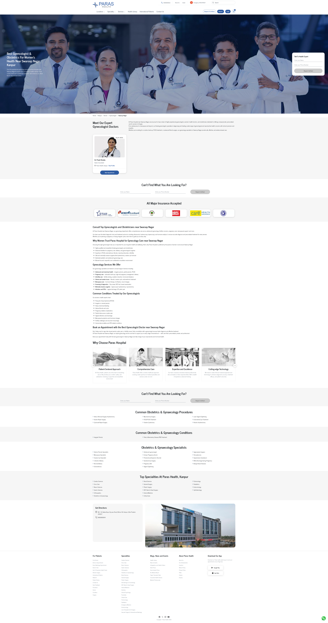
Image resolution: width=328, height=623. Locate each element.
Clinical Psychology (126, 592)
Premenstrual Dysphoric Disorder (152, 458)
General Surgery (148, 484)
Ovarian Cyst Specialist (100, 458)
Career (183, 3)
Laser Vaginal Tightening (200, 417)
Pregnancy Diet (148, 464)
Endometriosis (98, 466)
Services (121, 11)
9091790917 (202, 3)
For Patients (97, 555)
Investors (181, 565)
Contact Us (160, 11)
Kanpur (100, 115)
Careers (180, 575)
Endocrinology (197, 487)
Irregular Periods (98, 437)
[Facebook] (159, 617)
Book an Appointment (98, 563)
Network (95, 577)
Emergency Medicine (126, 605)
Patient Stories (96, 580)
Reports (221, 11)
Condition (95, 592)
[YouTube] (168, 617)
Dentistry (123, 590)
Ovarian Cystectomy (149, 422)
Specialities (125, 555)
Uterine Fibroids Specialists (101, 452)
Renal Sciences (148, 481)
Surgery (94, 595)
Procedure (95, 587)
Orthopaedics (97, 493)
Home (94, 115)
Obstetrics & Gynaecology (101, 496)
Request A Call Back (209, 11)
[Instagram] (165, 617)
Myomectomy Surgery (149, 417)
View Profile (111, 166)
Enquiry (181, 577)
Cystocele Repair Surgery (100, 422)
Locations (100, 11)
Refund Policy (182, 568)
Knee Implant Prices (155, 570)
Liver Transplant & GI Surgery (128, 610)
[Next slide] (235, 365)
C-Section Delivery (98, 461)
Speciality (110, 11)
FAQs (180, 573)
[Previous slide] (93, 365)
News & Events (153, 563)
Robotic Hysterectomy (199, 422)
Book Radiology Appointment (99, 565)
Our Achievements (183, 563)
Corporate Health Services (156, 577)
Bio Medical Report (154, 573)
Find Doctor (95, 560)
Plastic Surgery (148, 487)
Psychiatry (123, 595)
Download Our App (215, 555)
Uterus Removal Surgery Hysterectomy (104, 417)
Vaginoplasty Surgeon (199, 452)
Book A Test (95, 568)
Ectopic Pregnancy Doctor (151, 455)
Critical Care (147, 496)
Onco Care (97, 484)
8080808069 (166, 3)
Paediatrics (196, 484)
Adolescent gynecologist (150, 452)
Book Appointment (109, 172)
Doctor (105, 115)
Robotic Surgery (96, 573)
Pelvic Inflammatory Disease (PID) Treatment (155, 437)
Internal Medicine (148, 493)
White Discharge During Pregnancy (203, 461)
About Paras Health (186, 555)
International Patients (147, 11)
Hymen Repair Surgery (100, 419)
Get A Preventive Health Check (100, 570)
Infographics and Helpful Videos (157, 565)
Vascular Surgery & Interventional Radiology (131, 612)
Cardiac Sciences (98, 481)
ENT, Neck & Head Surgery (151, 490)
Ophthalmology (198, 490)
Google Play (217, 568)
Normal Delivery (98, 464)
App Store (216, 573)
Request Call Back (308, 71)
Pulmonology (197, 481)
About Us (177, 3)
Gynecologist (113, 115)
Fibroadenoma (197, 455)
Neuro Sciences (98, 487)
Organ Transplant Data (155, 575)
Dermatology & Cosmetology (128, 582)
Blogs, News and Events (159, 555)
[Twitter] (162, 617)
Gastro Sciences (98, 490)
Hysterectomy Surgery (150, 461)
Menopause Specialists (100, 455)
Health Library (132, 11)
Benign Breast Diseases (200, 464)
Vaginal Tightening (148, 466)
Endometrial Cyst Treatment (201, 419)
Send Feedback (96, 585)
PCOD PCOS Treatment (150, 419)
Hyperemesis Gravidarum (200, 458)
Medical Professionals (155, 580)
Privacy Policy (182, 570)
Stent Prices (153, 568)
